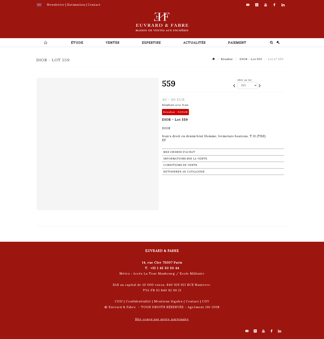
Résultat (227, 59)
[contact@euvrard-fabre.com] (248, 5)
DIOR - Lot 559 (250, 59)
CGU (119, 301)
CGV (205, 301)
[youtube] (265, 5)
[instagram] (256, 5)
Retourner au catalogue (184, 171)
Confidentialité (138, 301)
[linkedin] (283, 5)
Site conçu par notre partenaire (162, 319)
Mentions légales (168, 301)
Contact (192, 301)
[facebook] (274, 5)
